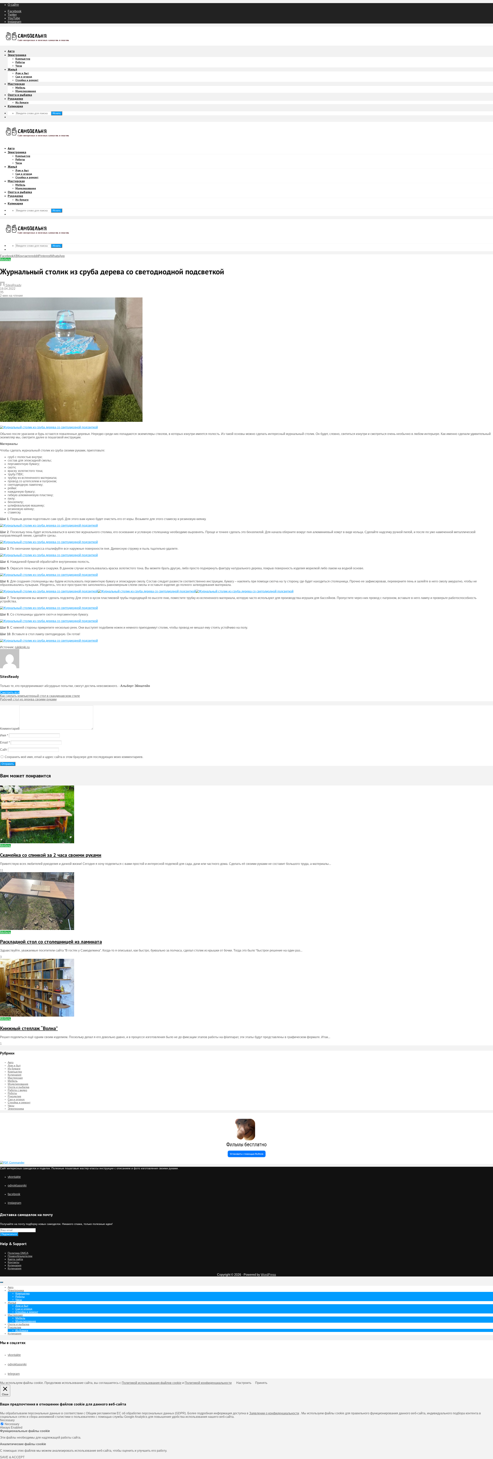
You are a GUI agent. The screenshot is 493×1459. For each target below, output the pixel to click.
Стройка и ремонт (27, 80)
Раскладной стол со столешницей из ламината (51, 941)
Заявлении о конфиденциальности (274, 1413)
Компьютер (22, 58)
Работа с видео (17, 1090)
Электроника (17, 55)
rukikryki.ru (22, 647)
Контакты (13, 1262)
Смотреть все (9, 692)
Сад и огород (23, 76)
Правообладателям (20, 1256)
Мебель (20, 87)
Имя (4, 735)
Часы (18, 65)
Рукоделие (15, 99)
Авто (11, 51)
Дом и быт (22, 73)
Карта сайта (15, 1259)
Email (5, 742)
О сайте (13, 4)
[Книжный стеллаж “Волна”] (37, 1015)
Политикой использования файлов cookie (151, 1382)
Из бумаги (22, 102)
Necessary (12, 1424)
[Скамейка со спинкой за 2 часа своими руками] (37, 842)
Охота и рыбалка (20, 95)
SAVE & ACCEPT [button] (12, 1457)
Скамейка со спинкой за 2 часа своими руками (50, 855)
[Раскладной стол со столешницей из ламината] (37, 929)
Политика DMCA (18, 1253)
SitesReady (13, 285)
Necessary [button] (7, 1420)
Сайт (3, 749)
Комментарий (9, 728)
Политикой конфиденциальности (208, 1382)
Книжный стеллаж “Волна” (29, 1028)
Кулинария (15, 106)
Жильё (12, 69)
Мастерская (16, 84)
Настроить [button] (243, 1382)
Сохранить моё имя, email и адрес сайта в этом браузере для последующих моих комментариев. (74, 757)
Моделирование (25, 91)
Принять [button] (261, 1382)
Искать (57, 113)
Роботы (20, 62)
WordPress (268, 1274)
